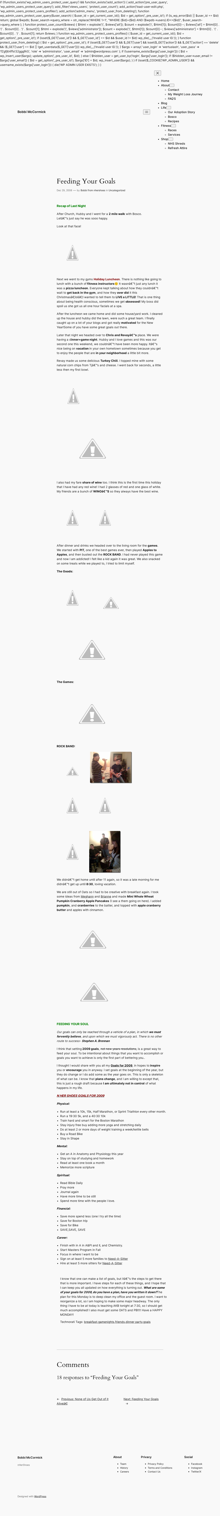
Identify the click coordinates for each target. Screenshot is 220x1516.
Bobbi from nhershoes (93, 190)
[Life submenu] (168, 107)
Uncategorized (117, 190)
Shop (164, 139)
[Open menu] (146, 112)
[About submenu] (171, 85)
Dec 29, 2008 (64, 190)
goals (147, 1322)
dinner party (134, 1322)
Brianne (106, 896)
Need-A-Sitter (118, 1258)
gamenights (106, 1322)
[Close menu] (157, 73)
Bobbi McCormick (32, 112)
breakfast (90, 1322)
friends (120, 1322)
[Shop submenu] (170, 139)
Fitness (166, 125)
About (165, 85)
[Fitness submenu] (173, 125)
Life (163, 107)
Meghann (87, 896)
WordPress (40, 1496)
